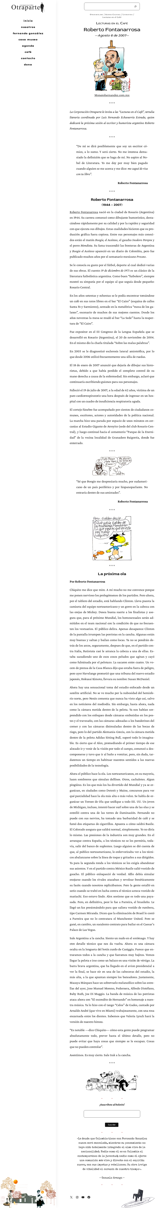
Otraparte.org (96, 14)
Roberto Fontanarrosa (84, 212)
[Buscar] (135, 6)
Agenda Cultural (113, 14)
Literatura (128, 14)
